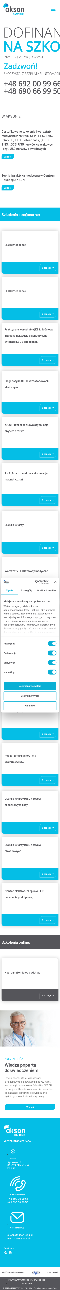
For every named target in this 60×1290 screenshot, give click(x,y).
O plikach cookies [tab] (46, 590)
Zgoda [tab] (9, 590)
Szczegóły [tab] (26, 590)
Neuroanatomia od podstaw (22, 972)
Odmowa (30, 705)
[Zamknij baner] (55, 582)
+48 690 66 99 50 (17, 1202)
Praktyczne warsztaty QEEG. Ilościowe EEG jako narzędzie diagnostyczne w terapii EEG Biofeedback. (29, 335)
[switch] (52, 653)
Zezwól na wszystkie (30, 686)
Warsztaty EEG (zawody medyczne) (27, 571)
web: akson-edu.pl (18, 1238)
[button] (53, 9)
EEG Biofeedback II (17, 291)
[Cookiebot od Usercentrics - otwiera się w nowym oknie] (36, 582)
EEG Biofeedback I (16, 244)
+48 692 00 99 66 (17, 1198)
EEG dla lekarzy (14, 524)
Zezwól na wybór (30, 695)
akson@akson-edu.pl (20, 1234)
